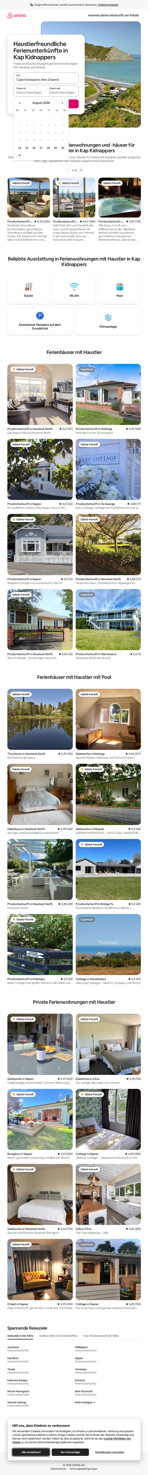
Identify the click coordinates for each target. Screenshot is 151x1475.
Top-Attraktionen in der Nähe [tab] (101, 1335)
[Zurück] (67, 170)
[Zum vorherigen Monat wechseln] (20, 103)
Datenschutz (58, 1468)
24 (19, 147)
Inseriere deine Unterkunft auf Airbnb (113, 15)
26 (33, 147)
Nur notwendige (70, 1452)
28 (48, 147)
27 (41, 147)
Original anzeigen (108, 4)
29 (55, 147)
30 (62, 147)
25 (26, 147)
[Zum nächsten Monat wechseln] (62, 103)
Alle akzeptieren (31, 1452)
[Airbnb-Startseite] (16, 15)
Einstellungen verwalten (109, 1452)
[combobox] (46, 79)
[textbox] (29, 92)
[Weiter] (81, 170)
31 (19, 155)
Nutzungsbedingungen (83, 1468)
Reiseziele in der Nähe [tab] (20, 1335)
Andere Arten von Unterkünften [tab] (58, 1335)
